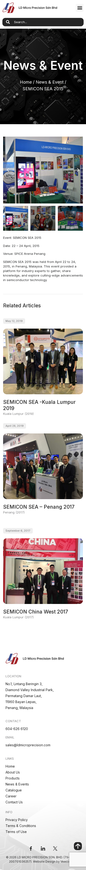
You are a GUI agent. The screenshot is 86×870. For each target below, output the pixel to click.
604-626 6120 (16, 729)
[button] (80, 8)
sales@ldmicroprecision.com (27, 745)
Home (26, 82)
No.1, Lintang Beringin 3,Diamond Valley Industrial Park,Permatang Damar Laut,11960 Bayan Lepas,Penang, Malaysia (29, 696)
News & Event (50, 82)
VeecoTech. (68, 861)
